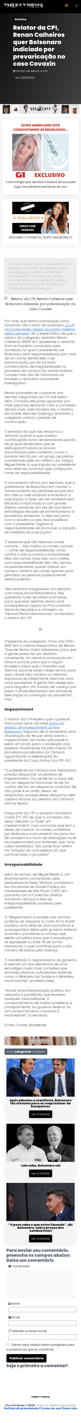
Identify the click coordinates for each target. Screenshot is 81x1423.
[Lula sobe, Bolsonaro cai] (40, 1161)
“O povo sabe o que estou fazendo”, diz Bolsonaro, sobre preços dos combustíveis (40, 1228)
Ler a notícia (41, 1114)
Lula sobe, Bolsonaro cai (40, 1165)
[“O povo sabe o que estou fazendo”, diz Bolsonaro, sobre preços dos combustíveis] (40, 1220)
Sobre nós (70, 1408)
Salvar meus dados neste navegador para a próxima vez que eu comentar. (40, 1347)
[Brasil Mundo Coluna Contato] (40, 6)
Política (20, 19)
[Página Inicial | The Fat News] (23, 6)
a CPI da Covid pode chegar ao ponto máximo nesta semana (40, 329)
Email (15, 1317)
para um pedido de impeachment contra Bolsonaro (34, 727)
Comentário (20, 1266)
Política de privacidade (21, 1408)
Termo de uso (51, 1408)
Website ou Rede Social (29, 1331)
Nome (15, 1303)
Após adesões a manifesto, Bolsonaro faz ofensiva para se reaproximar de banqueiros (41, 1103)
